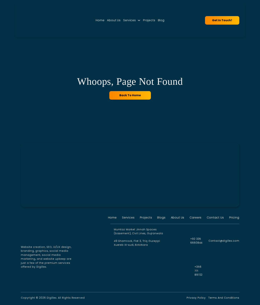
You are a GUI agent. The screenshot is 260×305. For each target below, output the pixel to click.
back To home (130, 95)
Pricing (234, 217)
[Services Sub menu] (139, 20)
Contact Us (215, 217)
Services (129, 20)
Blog (161, 20)
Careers (195, 217)
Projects (149, 20)
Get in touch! (222, 20)
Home (100, 20)
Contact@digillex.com (224, 241)
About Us (114, 20)
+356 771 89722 (199, 271)
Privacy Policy (197, 298)
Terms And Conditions (223, 298)
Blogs (161, 217)
